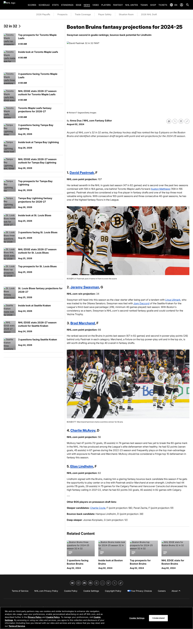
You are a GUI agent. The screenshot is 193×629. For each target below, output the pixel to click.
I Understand (158, 618)
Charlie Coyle (97, 507)
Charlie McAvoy (82, 430)
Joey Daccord (141, 303)
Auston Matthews (160, 188)
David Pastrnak (82, 173)
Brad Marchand (82, 323)
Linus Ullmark (172, 299)
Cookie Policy (53, 617)
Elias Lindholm (81, 466)
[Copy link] (187, 121)
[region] (96, 618)
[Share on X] (174, 121)
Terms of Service (17, 626)
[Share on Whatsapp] (168, 121)
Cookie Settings (137, 618)
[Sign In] (181, 5)
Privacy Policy (35, 617)
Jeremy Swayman (84, 287)
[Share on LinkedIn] (181, 121)
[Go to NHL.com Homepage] (14, 4)
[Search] (187, 5)
